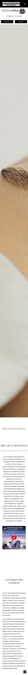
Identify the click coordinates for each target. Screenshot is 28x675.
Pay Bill (21, 21)
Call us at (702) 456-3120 (11, 3)
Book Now (7, 21)
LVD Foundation (11, 5)
